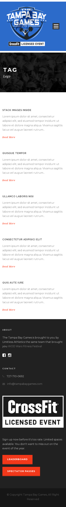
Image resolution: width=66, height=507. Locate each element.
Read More (8, 137)
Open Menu (56, 26)
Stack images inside (16, 110)
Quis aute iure (13, 282)
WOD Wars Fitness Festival (25, 346)
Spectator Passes (21, 471)
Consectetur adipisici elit (22, 239)
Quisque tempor (14, 153)
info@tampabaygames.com (24, 383)
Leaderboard (17, 459)
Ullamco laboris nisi (18, 196)
